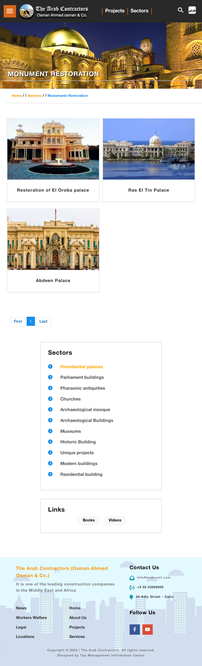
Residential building (81, 475)
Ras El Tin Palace (148, 190)
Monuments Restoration (68, 96)
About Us (78, 618)
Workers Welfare (31, 618)
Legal (21, 627)
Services (35, 96)
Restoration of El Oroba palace (53, 190)
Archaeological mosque (85, 410)
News (21, 608)
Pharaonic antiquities (82, 388)
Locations (25, 637)
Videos (115, 520)
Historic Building (78, 442)
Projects (115, 11)
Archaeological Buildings (86, 421)
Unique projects (77, 453)
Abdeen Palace (53, 281)
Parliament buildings (82, 378)
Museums (70, 431)
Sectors (140, 11)
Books (89, 520)
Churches (70, 399)
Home (17, 96)
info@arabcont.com (154, 578)
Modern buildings (79, 464)
